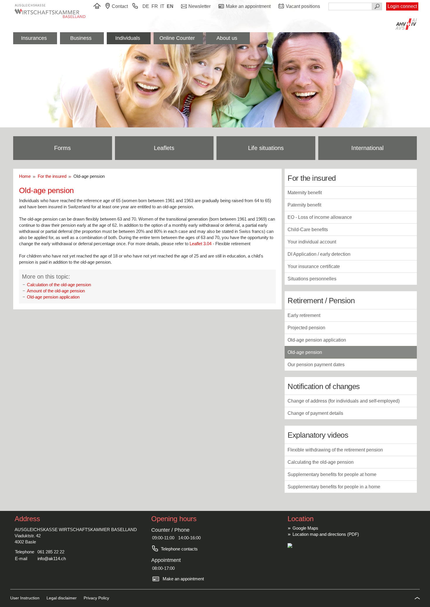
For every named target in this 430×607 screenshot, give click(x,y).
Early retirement (304, 315)
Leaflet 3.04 (200, 243)
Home (26, 176)
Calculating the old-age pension (321, 462)
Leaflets (164, 148)
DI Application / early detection (319, 254)
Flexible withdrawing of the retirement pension (335, 449)
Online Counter (177, 38)
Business (81, 38)
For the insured (53, 176)
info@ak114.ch (51, 558)
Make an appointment (183, 578)
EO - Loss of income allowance (320, 217)
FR (155, 6)
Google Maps (305, 528)
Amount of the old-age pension (56, 290)
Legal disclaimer (62, 598)
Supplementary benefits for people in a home (334, 486)
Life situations (266, 148)
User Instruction (25, 598)
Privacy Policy (96, 598)
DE (145, 6)
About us (226, 38)
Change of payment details (315, 413)
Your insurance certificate (314, 266)
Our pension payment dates (316, 364)
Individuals (127, 38)
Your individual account (312, 241)
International (367, 148)
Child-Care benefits (308, 229)
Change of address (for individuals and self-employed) (344, 400)
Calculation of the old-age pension (59, 284)
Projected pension (306, 327)
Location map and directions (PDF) (326, 534)
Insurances (34, 38)
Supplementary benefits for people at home (332, 474)
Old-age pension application (53, 296)
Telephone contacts (179, 548)
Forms (62, 148)
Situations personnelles (312, 278)
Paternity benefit (304, 204)
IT (162, 6)
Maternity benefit (305, 192)
